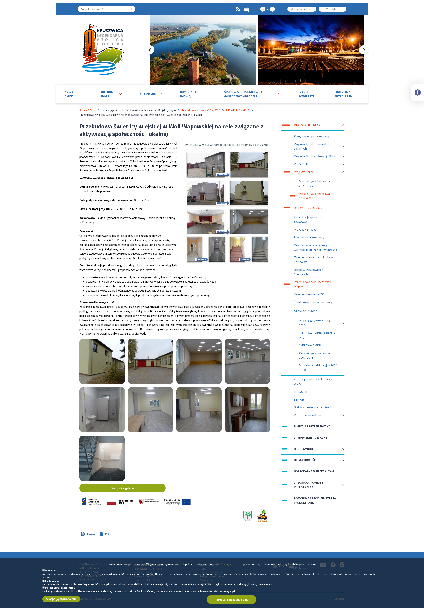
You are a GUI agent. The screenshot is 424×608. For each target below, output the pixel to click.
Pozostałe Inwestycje (307, 416)
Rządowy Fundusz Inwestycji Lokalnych (312, 146)
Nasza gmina (69, 94)
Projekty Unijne (304, 173)
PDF (107, 534)
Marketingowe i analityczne (60, 587)
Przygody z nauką (305, 229)
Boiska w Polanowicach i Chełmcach (309, 271)
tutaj (226, 564)
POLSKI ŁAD (301, 165)
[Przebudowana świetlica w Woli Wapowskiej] (102, 361)
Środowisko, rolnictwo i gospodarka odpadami (243, 94)
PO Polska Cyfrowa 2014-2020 (315, 323)
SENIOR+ (300, 399)
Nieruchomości (305, 462)
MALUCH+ (300, 391)
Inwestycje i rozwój (189, 94)
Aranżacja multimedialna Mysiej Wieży (314, 381)
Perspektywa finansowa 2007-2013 (314, 355)
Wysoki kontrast (304, 9)
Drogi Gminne (304, 450)
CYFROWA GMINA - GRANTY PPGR (317, 335)
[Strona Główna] (103, 50)
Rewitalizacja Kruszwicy (309, 237)
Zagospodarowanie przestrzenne (308, 484)
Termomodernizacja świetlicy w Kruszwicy (314, 259)
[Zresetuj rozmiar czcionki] (267, 9)
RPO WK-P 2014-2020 (237, 110)
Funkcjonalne (52, 581)
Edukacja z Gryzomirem (343, 94)
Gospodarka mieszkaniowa (314, 471)
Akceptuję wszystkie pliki (231, 599)
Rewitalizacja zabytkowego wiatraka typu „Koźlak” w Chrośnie (316, 247)
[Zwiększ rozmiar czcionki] (262, 9)
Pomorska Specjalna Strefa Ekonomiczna (315, 500)
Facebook (417, 92)
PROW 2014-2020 (305, 312)
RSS (238, 9)
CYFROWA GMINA (310, 345)
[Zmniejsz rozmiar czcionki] (272, 9)
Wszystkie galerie (122, 488)
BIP (246, 9)
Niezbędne (50, 570)
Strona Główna (88, 110)
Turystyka (148, 94)
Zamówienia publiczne (310, 439)
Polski (335, 9)
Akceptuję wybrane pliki (61, 599)
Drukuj (91, 534)
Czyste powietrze (306, 94)
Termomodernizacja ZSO (309, 294)
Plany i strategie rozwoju (314, 428)
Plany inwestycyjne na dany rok (314, 136)
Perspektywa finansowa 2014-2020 (201, 110)
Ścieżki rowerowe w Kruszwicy (313, 302)
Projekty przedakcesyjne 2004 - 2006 (318, 367)
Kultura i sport (107, 94)
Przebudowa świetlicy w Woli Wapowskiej (312, 284)
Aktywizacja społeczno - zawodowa (309, 219)
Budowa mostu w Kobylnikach (313, 407)
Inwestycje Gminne (308, 126)
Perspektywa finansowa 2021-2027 (314, 183)
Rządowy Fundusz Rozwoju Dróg (314, 157)
